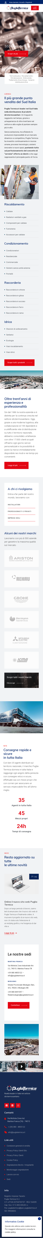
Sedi (8, 1179)
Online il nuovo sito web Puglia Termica (20, 903)
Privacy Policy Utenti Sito (17, 1151)
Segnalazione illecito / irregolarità (20, 1165)
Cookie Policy (12, 1160)
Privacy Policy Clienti (15, 1155)
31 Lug (34, 876)
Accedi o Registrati (25, 2)
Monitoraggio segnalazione (18, 1170)
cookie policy (10, 1232)
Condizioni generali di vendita (18, 1146)
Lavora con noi (13, 1174)
